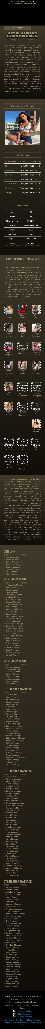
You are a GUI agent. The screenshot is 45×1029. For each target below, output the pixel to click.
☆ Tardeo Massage (11, 633)
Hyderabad (36, 336)
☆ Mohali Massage (11, 889)
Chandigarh (22, 353)
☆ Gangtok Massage (12, 745)
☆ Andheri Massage (11, 587)
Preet (36, 315)
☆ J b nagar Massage (12, 669)
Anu (8, 352)
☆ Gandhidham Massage (13, 933)
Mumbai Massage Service (32, 996)
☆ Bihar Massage (10, 921)
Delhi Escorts (10, 1020)
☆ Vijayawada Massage (13, 909)
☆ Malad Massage (11, 681)
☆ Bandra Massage (11, 590)
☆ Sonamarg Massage (12, 969)
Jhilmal (8, 370)
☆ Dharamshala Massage (13, 808)
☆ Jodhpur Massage (11, 950)
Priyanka (8, 447)
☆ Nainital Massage (11, 747)
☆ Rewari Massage (11, 704)
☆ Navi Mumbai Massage (13, 616)
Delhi (9, 317)
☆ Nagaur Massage (11, 759)
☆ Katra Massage (10, 976)
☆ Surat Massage (10, 711)
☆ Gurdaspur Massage (12, 923)
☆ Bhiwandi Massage (12, 640)
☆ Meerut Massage (11, 897)
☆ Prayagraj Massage (12, 714)
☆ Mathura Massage (11, 822)
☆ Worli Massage (10, 606)
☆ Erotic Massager (11, 574)
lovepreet (22, 393)
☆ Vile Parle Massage (12, 621)
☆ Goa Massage (10, 817)
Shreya (36, 333)
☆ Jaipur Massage (11, 832)
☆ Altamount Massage (12, 667)
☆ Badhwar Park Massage (14, 631)
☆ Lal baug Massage (12, 679)
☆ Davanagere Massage (13, 940)
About (13, 1005)
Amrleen (9, 333)
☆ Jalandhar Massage (12, 827)
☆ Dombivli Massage (12, 650)
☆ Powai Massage (11, 592)
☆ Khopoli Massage (11, 676)
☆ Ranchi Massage (11, 870)
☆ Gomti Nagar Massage (13, 805)
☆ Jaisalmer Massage (12, 694)
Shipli (36, 447)
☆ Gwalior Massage (11, 928)
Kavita (36, 411)
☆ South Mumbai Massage (14, 609)
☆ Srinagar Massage (12, 781)
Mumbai (22, 317)
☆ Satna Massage (11, 706)
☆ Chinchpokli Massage (13, 645)
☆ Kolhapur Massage (12, 764)
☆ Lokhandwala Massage (13, 585)
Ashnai (36, 370)
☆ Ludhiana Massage (12, 875)
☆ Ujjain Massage (10, 954)
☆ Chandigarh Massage (13, 865)
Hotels (36, 1005)
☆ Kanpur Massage (11, 798)
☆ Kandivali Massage (12, 671)
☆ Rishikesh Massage (12, 812)
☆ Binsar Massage (11, 750)
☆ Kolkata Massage (11, 849)
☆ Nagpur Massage (11, 721)
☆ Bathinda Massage (12, 887)
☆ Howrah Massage (11, 959)
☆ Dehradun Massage (12, 834)
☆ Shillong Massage (11, 743)
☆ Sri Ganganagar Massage (14, 738)
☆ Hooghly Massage (11, 983)
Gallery (19, 1005)
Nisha (22, 370)
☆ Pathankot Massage (12, 779)
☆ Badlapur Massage (12, 638)
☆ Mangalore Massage (12, 938)
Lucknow (36, 354)
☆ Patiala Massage (11, 851)
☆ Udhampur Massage (12, 974)
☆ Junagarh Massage (12, 930)
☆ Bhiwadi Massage (11, 702)
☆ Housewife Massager (13, 564)
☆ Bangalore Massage (12, 863)
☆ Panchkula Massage (12, 810)
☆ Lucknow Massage (12, 719)
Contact (22, 1008)
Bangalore (9, 354)
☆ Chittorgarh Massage (13, 916)
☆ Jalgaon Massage (11, 762)
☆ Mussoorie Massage (12, 786)
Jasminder (36, 429)
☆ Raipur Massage (11, 841)
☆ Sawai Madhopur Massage (15, 757)
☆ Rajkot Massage (11, 731)
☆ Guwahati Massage (12, 723)
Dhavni (8, 464)
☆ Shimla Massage (11, 839)
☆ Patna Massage (11, 942)
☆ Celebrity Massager (12, 567)
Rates (26, 1005)
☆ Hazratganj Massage (12, 796)
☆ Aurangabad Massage (13, 728)
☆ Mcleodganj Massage (13, 752)
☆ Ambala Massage (11, 947)
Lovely (36, 393)
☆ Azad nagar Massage (13, 635)
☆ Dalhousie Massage (12, 966)
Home (7, 1005)
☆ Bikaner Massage (11, 952)
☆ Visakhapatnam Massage (14, 914)
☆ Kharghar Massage (12, 674)
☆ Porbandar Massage (12, 935)
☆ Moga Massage (10, 901)
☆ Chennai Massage (11, 853)
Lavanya (36, 352)
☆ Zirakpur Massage (11, 776)
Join (31, 1005)
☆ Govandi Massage (11, 655)
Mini (22, 447)
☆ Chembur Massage (12, 602)
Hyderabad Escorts (22, 1022)
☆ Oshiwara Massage (12, 684)
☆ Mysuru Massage (11, 793)
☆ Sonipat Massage (11, 755)
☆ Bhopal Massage (11, 844)
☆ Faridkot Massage (11, 971)
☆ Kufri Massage (10, 858)
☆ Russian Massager (12, 557)
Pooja (9, 392)
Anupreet (8, 412)
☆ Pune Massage (10, 824)
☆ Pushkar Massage (11, 699)
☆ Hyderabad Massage (12, 861)
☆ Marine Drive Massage (13, 623)
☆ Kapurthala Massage (12, 904)
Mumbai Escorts (33, 1020)
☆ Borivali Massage (11, 643)
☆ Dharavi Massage (11, 647)
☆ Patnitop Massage (11, 856)
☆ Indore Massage (11, 836)
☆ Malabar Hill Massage (13, 597)
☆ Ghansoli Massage (12, 652)
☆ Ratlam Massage (11, 709)
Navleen (22, 412)
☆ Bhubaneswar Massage (14, 726)
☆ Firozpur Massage (11, 906)
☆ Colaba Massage (11, 614)
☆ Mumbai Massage (11, 829)
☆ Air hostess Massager (13, 559)
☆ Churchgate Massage (13, 594)
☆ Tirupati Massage (11, 911)
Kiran (22, 466)
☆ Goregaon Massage (12, 599)
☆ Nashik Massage (11, 846)
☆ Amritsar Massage (11, 873)
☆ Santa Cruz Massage (13, 619)
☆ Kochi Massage (10, 716)
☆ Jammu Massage (11, 784)
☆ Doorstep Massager (12, 569)
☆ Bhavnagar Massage (12, 800)
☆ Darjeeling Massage (12, 964)
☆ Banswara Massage (12, 791)
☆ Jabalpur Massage (12, 926)
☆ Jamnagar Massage (12, 733)
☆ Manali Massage (11, 815)
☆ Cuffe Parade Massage (13, 628)
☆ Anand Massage (11, 986)
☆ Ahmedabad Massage (13, 868)
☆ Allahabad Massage (12, 892)
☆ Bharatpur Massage (12, 735)
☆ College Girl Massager (13, 562)
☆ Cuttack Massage (11, 957)
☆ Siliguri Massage (11, 978)
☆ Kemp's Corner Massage (14, 626)
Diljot (22, 350)
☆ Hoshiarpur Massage (12, 899)
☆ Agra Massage (10, 820)
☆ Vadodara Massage (12, 918)
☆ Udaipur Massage (11, 697)
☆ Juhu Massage (10, 611)
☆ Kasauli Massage (11, 981)
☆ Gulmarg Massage (12, 962)
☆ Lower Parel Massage (13, 604)
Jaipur (8, 394)
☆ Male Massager (10, 571)
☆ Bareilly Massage (11, 788)
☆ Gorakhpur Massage (12, 945)
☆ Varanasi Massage (12, 894)
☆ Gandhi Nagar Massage (14, 803)
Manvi (22, 315)
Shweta (9, 315)
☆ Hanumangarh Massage (14, 740)
